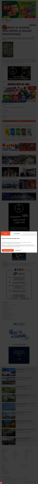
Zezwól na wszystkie (8, 250)
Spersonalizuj (17, 250)
